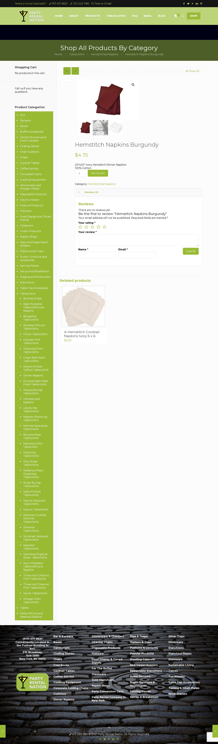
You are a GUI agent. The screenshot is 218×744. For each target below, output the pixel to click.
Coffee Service (29, 168)
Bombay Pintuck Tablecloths (34, 327)
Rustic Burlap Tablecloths (32, 484)
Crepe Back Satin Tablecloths (34, 359)
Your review (87, 232)
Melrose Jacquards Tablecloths (35, 427)
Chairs (24, 157)
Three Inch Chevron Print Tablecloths (36, 577)
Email (123, 249)
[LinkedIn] (197, 3)
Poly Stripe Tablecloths (30, 463)
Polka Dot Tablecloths (30, 454)
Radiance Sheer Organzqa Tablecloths (33, 474)
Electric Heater (29, 199)
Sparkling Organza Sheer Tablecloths (35, 556)
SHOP (193, 16)
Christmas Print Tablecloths (33, 350)
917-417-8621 (60, 3)
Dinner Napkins (33, 375)
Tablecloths (76, 54)
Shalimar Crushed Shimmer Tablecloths (34, 518)
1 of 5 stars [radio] (80, 227)
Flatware (25, 211)
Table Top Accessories (34, 288)
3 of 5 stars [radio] (92, 227)
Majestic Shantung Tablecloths (35, 418)
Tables (24, 607)
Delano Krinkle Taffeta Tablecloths (35, 368)
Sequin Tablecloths (35, 509)
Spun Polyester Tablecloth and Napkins (33, 566)
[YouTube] (192, 3)
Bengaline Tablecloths (30, 318)
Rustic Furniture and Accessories (33, 258)
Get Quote (98, 173)
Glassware (26, 225)
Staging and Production (35, 276)
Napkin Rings (28, 236)
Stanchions (27, 282)
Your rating (86, 222)
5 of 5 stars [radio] (104, 227)
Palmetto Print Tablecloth (32, 445)
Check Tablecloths (35, 334)
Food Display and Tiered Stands (35, 218)
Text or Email (103, 3)
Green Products (30, 231)
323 (22, 114)
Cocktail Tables (29, 163)
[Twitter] (188, 3)
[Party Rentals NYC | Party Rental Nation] (31, 16)
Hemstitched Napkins (104, 54)
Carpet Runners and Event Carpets (33, 139)
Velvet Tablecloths (35, 593)
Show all (194, 71)
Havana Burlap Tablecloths (32, 392)
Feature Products (31, 205)
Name (83, 249)
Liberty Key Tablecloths (30, 409)
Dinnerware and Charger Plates (30, 187)
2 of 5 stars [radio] (86, 227)
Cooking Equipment (33, 179)
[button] (133, 85)
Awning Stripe (32, 298)
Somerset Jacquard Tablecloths (35, 538)
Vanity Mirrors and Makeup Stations (31, 615)
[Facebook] (184, 3)
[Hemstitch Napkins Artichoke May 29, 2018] (215, 731)
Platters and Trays (31, 251)
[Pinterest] (201, 3)
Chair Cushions (29, 151)
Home (58, 54)
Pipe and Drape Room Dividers (34, 244)
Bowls (24, 126)
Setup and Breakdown (34, 271)
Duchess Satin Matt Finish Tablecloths (35, 383)
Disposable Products (33, 194)
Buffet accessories (31, 131)
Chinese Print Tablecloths (31, 341)
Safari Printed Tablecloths (32, 493)
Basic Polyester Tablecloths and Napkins (33, 307)
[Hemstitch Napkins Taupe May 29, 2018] (3, 731)
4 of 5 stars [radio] (98, 227)
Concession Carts (30, 174)
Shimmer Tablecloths (30, 529)
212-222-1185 (81, 3)
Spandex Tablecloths (30, 547)
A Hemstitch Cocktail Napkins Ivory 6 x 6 (82, 334)
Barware (25, 120)
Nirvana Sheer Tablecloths (32, 436)
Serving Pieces (29, 265)
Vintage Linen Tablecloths (32, 600)
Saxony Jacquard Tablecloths (34, 502)
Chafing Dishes (29, 146)
